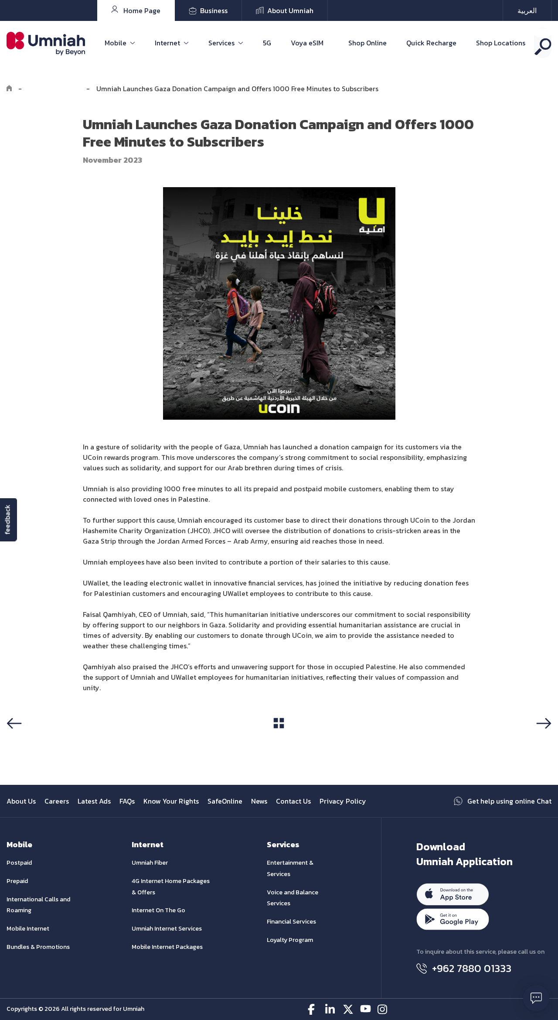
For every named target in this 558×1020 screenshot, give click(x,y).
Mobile (115, 43)
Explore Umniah (54, 88)
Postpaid (19, 862)
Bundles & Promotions (38, 947)
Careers (56, 801)
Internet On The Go (158, 910)
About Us (21, 801)
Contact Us (293, 801)
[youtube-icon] (365, 1009)
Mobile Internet (28, 928)
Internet (167, 43)
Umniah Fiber (150, 862)
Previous (23, 739)
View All (279, 739)
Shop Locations (500, 43)
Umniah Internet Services (167, 928)
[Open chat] (536, 998)
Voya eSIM (307, 43)
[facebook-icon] (313, 1009)
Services (221, 43)
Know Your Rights (171, 801)
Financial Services (291, 921)
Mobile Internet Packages (167, 947)
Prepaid (17, 881)
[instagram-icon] (383, 1009)
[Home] (9, 88)
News (259, 801)
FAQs (127, 801)
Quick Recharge (431, 43)
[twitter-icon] (348, 1009)
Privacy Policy (343, 801)
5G (267, 43)
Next (542, 739)
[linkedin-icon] (330, 1009)
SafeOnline (225, 801)
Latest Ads (94, 801)
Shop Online (367, 43)
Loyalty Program (290, 940)
